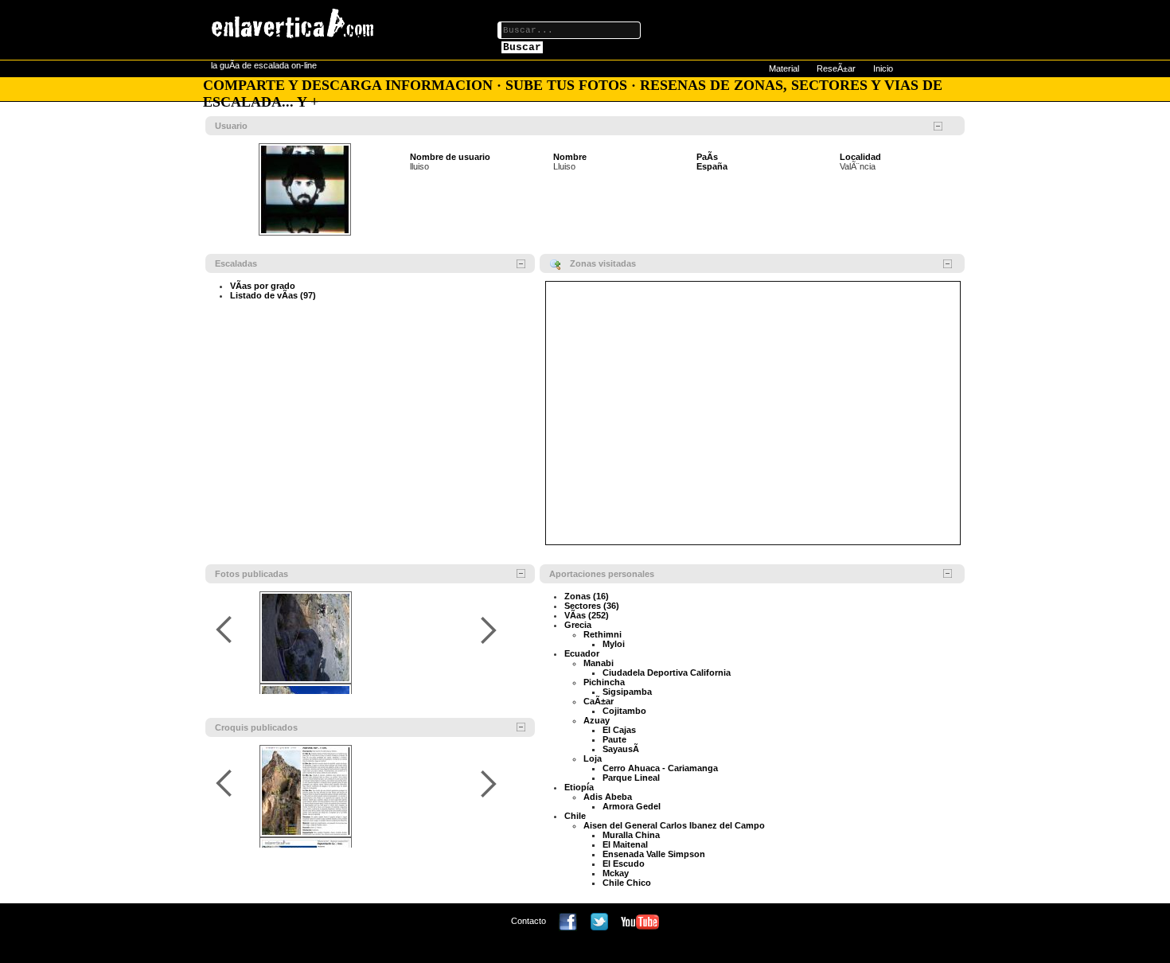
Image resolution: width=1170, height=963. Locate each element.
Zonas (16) (586, 596)
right (488, 630)
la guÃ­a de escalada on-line (264, 65)
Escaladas (236, 263)
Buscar (522, 47)
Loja (592, 758)
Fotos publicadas (251, 574)
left (226, 630)
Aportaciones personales (601, 574)
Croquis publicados (256, 727)
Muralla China (631, 835)
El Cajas (619, 730)
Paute (614, 739)
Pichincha (604, 682)
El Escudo (624, 863)
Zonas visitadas (603, 263)
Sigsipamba (627, 691)
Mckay (616, 873)
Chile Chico (627, 882)
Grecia (577, 625)
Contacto (528, 921)
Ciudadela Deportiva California (667, 672)
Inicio (883, 68)
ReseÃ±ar (836, 68)
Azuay (596, 720)
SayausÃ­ (621, 749)
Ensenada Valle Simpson (654, 854)
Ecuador (581, 653)
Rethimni (602, 634)
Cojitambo (624, 710)
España (711, 166)
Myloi (614, 644)
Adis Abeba (607, 796)
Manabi (598, 663)
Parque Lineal (631, 777)
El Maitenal (625, 844)
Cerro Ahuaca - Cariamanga (660, 768)
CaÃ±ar (598, 701)
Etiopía (579, 787)
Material (784, 68)
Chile (575, 816)
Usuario (231, 126)
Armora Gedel (632, 806)
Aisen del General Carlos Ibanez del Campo (674, 825)
